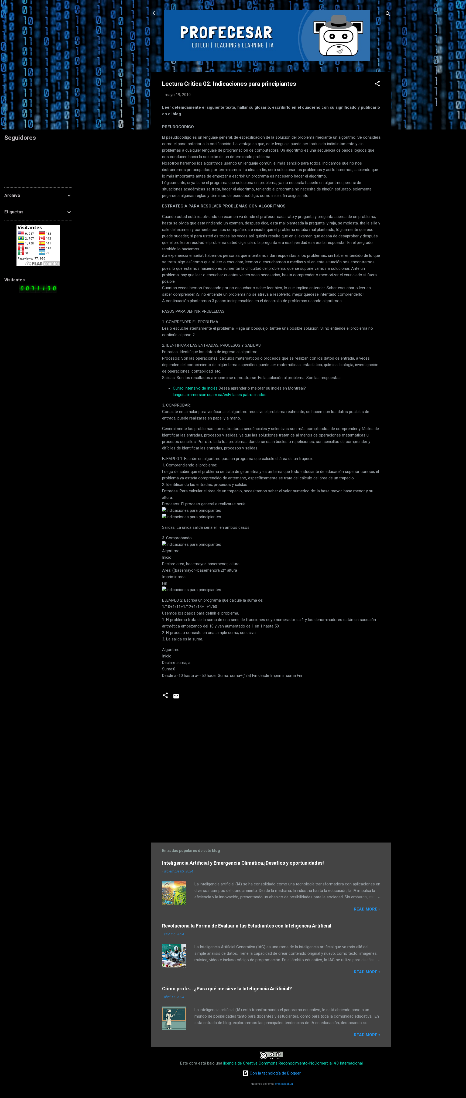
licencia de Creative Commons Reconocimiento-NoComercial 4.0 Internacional (293, 1063)
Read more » (367, 909)
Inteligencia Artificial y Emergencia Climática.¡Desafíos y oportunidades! (243, 863)
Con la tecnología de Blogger (275, 1073)
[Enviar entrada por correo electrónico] (176, 698)
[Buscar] (388, 14)
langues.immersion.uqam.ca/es (200, 394)
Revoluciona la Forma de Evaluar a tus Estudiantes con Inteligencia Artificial (246, 926)
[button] (377, 84)
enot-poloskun (284, 1084)
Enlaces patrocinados (247, 394)
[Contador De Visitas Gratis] (38, 291)
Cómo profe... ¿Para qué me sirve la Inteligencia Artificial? (227, 988)
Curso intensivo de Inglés (195, 388)
